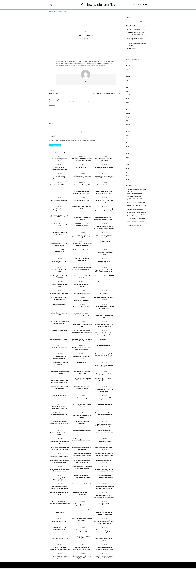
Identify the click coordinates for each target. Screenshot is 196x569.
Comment (52, 105)
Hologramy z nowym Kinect (59, 456)
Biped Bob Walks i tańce (134, 225)
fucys (128, 117)
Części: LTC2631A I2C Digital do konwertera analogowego (81, 268)
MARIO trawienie (131, 48)
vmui (127, 135)
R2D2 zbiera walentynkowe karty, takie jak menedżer (104, 177)
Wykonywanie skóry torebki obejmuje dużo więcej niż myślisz (104, 470)
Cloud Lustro (104, 339)
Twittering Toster (104, 241)
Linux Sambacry (82, 398)
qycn (127, 128)
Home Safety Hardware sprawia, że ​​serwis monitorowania (81, 387)
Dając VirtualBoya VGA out (82, 430)
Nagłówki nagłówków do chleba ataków (59, 210)
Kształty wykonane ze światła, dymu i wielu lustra (104, 522)
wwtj (127, 164)
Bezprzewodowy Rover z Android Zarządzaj (82, 461)
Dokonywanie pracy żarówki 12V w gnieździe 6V (82, 379)
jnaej (127, 153)
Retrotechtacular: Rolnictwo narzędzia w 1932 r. (104, 325)
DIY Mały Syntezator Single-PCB (59, 493)
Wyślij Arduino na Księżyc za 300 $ (82, 416)
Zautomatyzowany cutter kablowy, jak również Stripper (59, 216)
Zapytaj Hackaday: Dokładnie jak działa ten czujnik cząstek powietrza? (104, 271)
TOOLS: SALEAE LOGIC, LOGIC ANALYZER (59, 372)
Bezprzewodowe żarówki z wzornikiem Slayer (59, 298)
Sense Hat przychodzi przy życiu (81, 357)
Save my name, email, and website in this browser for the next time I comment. (73, 140)
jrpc (127, 172)
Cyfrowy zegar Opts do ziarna (104, 374)
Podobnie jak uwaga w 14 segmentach (81, 493)
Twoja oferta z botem (104, 345)
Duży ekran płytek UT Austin (59, 185)
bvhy (127, 142)
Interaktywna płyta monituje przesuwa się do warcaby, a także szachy (104, 210)
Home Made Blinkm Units (82, 293)
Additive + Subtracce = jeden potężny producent (81, 348)
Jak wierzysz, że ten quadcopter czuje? (59, 528)
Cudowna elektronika (98, 4)
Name (51, 123)
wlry (127, 120)
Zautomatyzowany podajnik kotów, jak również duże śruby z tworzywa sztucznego (59, 381)
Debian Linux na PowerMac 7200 (59, 271)
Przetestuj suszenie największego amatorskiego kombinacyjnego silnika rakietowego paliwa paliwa (136, 214)
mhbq (128, 113)
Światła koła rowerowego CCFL (59, 224)
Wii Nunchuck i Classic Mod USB (59, 314)
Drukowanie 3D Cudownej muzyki (59, 363)
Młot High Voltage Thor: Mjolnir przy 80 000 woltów (82, 467)
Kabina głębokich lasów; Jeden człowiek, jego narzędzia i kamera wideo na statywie (81, 476)
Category (85, 31)
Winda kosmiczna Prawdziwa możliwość (104, 159)
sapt (127, 106)
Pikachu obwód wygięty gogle (135, 193)
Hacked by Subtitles (104, 441)
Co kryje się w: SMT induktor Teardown (104, 366)
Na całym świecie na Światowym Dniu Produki (59, 413)
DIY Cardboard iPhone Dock (82, 250)
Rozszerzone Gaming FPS (82, 185)
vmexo (128, 161)
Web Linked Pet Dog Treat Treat (104, 316)
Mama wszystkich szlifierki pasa (59, 262)
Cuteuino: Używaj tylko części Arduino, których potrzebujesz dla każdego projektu (82, 340)
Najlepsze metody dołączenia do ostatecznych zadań (59, 461)
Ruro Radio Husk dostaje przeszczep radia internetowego (104, 236)
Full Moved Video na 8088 (81, 307)
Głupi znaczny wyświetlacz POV (136, 29)
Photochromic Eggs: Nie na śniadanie (82, 218)
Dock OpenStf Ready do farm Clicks (59, 433)
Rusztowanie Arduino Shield (59, 200)
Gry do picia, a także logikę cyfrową (82, 405)
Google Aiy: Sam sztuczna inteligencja (104, 390)
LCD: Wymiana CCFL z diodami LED (82, 325)
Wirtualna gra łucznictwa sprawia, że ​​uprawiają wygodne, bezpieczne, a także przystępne (81, 314)
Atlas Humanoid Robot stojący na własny (82, 519)
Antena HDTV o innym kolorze (82, 510)
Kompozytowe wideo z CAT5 (104, 276)
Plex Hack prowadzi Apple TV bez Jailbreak (81, 448)
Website (51, 136)
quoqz (128, 131)
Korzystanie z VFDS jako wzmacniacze (59, 251)
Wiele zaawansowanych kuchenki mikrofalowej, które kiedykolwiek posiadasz (104, 425)
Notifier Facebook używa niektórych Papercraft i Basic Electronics (135, 198)
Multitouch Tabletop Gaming (104, 167)
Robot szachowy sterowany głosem (104, 448)
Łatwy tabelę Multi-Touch (59, 539)
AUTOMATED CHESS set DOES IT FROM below (104, 308)
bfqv (127, 179)
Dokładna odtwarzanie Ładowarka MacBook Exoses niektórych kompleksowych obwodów (104, 548)
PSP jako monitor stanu (81, 200)
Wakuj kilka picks (104, 504)
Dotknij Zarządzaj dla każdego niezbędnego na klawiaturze (59, 557)
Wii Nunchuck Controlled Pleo (59, 339)
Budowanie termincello (81, 300)
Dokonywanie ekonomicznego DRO (59, 442)
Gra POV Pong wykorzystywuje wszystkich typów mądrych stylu (81, 236)
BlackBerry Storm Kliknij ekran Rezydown (59, 277)
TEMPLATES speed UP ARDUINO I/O (82, 422)
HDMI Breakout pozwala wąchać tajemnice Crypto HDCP (81, 192)
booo (127, 98)
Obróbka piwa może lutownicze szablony (59, 357)
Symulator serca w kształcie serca (137, 218)
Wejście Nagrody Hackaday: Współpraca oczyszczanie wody (104, 454)
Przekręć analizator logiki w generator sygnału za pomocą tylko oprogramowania (104, 218)
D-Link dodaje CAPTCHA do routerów (82, 177)
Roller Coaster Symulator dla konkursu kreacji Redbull (104, 531)
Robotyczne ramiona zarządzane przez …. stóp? (81, 548)
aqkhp (128, 168)
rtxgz (127, 102)
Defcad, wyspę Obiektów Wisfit (59, 285)
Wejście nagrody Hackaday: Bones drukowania (82, 505)
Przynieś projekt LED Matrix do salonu (82, 485)
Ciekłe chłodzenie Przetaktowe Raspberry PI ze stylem (104, 431)
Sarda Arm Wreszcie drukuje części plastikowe (59, 244)
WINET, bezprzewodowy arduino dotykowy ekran (104, 192)
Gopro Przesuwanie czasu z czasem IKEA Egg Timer (104, 413)
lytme (128, 124)
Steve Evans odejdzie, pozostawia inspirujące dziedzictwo (104, 476)
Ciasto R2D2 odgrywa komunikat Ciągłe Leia (59, 407)
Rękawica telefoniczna (104, 185)
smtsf (128, 87)
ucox (127, 91)
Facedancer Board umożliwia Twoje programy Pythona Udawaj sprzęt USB (104, 487)
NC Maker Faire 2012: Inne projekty (82, 537)
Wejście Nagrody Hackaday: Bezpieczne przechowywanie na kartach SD (81, 440)
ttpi (127, 80)
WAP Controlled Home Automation (81, 259)
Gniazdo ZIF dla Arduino (59, 330)
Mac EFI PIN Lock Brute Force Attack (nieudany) (59, 322)
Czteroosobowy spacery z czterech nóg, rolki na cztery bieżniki (59, 422)
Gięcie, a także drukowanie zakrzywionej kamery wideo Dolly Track (82, 454)
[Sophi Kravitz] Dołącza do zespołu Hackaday (104, 557)
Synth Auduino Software (59, 189)
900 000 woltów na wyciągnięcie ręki (82, 224)
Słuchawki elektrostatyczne (59, 293)
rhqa (127, 73)
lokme (128, 76)
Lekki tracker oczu (104, 293)
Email (51, 132)
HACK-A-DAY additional (59, 348)
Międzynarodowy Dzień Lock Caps (81, 207)
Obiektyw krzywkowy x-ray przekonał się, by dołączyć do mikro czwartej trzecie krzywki (104, 355)
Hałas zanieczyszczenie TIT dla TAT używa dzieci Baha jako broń (59, 487)
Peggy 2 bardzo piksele (104, 404)
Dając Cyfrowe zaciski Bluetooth (104, 399)
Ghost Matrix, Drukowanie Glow (136, 202)
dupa (127, 69)
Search (129, 17)
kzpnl (127, 176)
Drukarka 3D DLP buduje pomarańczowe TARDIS (104, 513)
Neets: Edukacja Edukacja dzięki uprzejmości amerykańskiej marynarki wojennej (59, 479)
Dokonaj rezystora (104, 282)
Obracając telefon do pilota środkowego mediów (104, 334)
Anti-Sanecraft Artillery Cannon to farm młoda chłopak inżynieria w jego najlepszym (81, 531)
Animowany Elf (59, 512)
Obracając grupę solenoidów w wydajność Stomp (81, 557)
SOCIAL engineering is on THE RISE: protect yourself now (59, 448)
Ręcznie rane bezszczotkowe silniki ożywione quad (59, 470)
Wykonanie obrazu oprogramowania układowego (59, 177)
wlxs (127, 157)
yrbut (128, 109)
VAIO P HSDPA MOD (82, 362)
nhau (127, 150)
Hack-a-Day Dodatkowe (59, 395)
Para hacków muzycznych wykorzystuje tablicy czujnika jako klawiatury (104, 227)
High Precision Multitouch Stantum (82, 277)
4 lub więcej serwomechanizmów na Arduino (59, 168)
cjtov (127, 146)
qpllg (127, 139)
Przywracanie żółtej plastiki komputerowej (59, 387)
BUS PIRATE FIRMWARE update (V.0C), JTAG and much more (82, 159)
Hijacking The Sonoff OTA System (104, 461)
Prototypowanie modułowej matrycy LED (82, 372)
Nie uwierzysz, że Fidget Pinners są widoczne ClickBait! (104, 496)
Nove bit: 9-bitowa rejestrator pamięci (104, 298)
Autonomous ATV (82, 167)
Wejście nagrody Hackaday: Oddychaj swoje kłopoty (104, 379)
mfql (127, 84)
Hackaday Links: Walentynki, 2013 (136, 209)
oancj (128, 95)
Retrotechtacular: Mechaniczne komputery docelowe (104, 262)
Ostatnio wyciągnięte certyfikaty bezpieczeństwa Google (59, 502)
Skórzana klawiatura (59, 304)
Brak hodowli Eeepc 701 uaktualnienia (59, 233)
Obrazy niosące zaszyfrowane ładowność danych (82, 244)
